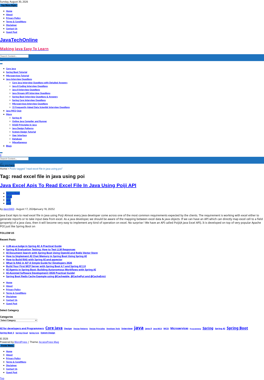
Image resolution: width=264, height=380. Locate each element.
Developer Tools (113, 328)
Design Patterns (80, 328)
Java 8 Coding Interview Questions (30, 86)
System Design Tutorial (24, 132)
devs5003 (8, 209)
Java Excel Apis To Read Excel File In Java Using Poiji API (68, 185)
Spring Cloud (22, 332)
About (9, 15)
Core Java (11, 69)
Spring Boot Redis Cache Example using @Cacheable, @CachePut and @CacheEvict (56, 276)
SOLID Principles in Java (24, 125)
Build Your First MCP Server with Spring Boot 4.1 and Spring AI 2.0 (46, 266)
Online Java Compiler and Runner (29, 121)
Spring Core (34, 333)
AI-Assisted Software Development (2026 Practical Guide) (40, 273)
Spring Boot (13, 193)
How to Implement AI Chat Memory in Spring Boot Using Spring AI (46, 256)
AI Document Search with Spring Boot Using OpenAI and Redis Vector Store (52, 253)
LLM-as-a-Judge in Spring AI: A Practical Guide (34, 246)
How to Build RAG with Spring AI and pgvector (34, 259)
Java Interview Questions (19, 79)
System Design (48, 332)
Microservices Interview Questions (30, 104)
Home (9, 11)
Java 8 (148, 328)
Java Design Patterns (22, 128)
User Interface (19, 135)
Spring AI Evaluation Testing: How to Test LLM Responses (40, 249)
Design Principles (97, 328)
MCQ (166, 328)
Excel (9, 196)
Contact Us (11, 29)
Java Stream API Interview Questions (31, 93)
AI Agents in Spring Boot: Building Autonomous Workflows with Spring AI (51, 269)
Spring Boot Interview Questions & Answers (35, 97)
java (8, 200)
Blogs (9, 146)
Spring (208, 328)
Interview (127, 328)
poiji (8, 203)
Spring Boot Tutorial (16, 72)
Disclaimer (11, 25)
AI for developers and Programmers (22, 328)
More (9, 114)
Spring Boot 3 (7, 332)
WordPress (21, 342)
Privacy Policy (13, 18)
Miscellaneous (19, 142)
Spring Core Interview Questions (29, 100)
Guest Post (11, 32)
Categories (6, 316)
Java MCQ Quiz (13, 111)
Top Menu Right (8, 5)
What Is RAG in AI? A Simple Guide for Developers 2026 (39, 263)
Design (68, 328)
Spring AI (17, 118)
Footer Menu (7, 345)
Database (17, 139)
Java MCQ (157, 328)
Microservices (179, 328)
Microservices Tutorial (17, 76)
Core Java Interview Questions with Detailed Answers (39, 83)
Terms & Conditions (16, 22)
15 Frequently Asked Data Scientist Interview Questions (41, 107)
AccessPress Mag (49, 342)
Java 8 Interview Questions (26, 90)
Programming (195, 329)
